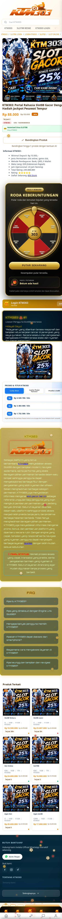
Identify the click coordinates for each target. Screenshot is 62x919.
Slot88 (28, 543)
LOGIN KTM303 (31, 34)
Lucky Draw (14, 391)
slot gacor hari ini (36, 496)
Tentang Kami (9, 883)
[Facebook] (4, 870)
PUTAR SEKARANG (34, 265)
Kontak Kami (8, 887)
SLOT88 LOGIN (16, 34)
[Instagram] (11, 870)
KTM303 (8, 28)
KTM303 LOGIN (42, 28)
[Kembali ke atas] (56, 900)
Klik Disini (32, 175)
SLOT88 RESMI (24, 28)
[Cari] (5, 22)
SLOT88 (43, 34)
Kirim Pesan (14, 857)
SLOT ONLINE (53, 34)
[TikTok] (18, 870)
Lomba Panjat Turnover (34, 391)
